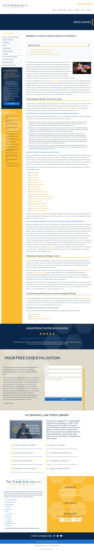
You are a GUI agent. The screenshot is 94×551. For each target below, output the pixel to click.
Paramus (8, 519)
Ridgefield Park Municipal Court (12, 156)
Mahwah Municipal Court (12, 146)
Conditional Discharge (81, 270)
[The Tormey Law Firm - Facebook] (54, 536)
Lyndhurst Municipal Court (12, 144)
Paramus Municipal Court (12, 153)
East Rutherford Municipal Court (12, 124)
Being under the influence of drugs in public (41, 196)
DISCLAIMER (49, 541)
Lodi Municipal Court (11, 141)
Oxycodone (76, 108)
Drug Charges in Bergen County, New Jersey (42, 49)
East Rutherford (11, 500)
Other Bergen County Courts (13, 165)
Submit (63, 399)
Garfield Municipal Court (12, 136)
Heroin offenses (34, 177)
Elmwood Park (10, 502)
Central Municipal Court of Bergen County (12, 120)
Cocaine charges (34, 175)
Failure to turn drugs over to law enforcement (41, 198)
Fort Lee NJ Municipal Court (12, 134)
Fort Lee (8, 507)
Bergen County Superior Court (12, 117)
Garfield (9, 509)
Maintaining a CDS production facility (39, 208)
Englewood (10, 504)
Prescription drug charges (36, 182)
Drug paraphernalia (35, 187)
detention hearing (50, 247)
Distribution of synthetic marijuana (39, 206)
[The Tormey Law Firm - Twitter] (58, 536)
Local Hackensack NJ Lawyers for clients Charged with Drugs (46, 54)
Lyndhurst (9, 514)
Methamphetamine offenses (37, 184)
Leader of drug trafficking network (38, 191)
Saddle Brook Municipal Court (11, 160)
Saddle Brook (10, 523)
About (54, 10)
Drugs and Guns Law (35, 316)
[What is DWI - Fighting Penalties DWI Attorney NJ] (26, 438)
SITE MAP (55, 541)
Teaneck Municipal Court (12, 163)
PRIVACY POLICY (41, 541)
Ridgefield (9, 521)
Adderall (64, 108)
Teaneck (8, 526)
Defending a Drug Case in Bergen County (41, 52)
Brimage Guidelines (35, 314)
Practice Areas (62, 10)
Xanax (68, 108)
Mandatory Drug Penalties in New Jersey (40, 318)
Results (70, 10)
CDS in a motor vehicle (35, 189)
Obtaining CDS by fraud (36, 201)
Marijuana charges (34, 172)
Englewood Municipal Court (13, 131)
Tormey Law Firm (54, 81)
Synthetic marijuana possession (38, 203)
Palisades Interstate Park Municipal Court (11, 150)
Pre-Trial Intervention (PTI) (38, 272)
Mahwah (8, 516)
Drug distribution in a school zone (38, 210)
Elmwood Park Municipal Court (12, 128)
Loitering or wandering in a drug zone (39, 194)
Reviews (77, 10)
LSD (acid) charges (34, 180)
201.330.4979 (85, 4)
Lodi (7, 512)
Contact (89, 10)
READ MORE (12, 103)
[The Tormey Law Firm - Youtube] (61, 536)
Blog (83, 10)
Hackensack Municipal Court (12, 139)
